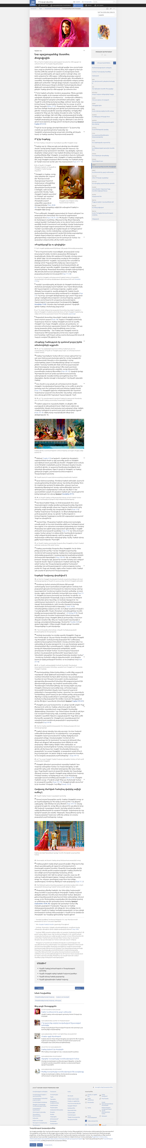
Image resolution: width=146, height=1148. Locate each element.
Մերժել (40, 1145)
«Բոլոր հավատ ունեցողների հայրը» (103, 93)
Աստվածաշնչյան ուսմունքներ (40, 1091)
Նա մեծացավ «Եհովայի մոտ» (101, 115)
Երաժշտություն (54, 1123)
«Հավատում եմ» (97, 195)
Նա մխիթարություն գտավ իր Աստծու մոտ (103, 148)
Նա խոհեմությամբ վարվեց (100, 128)
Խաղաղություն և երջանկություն (37, 1109)
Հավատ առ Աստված (38, 1120)
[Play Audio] (107, 8)
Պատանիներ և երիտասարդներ (37, 1115)
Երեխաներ (35, 1118)
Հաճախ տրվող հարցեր (73, 1099)
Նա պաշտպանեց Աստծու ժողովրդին (104, 165)
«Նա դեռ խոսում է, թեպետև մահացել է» (103, 81)
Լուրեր (69, 1091)
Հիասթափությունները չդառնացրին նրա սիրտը (103, 122)
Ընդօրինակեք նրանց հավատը (52, 8)
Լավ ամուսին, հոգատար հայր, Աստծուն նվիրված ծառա (101, 189)
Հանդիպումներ (71, 1108)
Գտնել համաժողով (89, 1099)
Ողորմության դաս (97, 160)
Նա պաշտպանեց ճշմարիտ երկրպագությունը (100, 135)
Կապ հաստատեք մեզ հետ (74, 1103)
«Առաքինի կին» (97, 104)
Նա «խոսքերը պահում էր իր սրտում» (103, 182)
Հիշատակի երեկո (72, 1110)
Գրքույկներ (53, 1099)
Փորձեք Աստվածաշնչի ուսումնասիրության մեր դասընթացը (62, 1072)
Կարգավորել (48, 1145)
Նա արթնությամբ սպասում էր (101, 141)
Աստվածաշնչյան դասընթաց (40, 1102)
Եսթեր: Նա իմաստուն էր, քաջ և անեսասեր (56, 1012)
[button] (61, 5)
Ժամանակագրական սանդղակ (101, 67)
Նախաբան (95, 76)
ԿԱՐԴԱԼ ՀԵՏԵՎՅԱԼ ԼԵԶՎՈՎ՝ (106, 12)
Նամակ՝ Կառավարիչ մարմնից (101, 72)
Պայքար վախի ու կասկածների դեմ (103, 201)
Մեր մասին (70, 1096)
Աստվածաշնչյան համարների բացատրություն (40, 1099)
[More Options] (114, 8)
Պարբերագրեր (54, 1107)
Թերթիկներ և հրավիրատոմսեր (54, 1102)
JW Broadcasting (54, 1119)
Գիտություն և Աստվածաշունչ (40, 1122)
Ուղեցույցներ (53, 1116)
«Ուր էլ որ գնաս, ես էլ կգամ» (100, 99)
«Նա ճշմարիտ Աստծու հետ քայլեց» (102, 88)
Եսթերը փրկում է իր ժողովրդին (52, 1049)
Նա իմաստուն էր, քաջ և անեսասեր (103, 171)
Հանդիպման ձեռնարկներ (56, 1110)
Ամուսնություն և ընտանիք (39, 1112)
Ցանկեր (52, 1114)
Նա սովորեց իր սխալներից (100, 154)
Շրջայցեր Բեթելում (72, 1105)
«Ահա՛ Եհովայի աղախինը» (100, 177)
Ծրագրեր (52, 1112)
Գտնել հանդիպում (103, 1095)
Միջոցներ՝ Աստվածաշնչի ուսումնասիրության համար (60, 1059)
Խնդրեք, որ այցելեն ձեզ (73, 1101)
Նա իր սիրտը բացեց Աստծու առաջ (103, 110)
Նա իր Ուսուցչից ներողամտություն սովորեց (102, 213)
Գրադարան (33, 8)
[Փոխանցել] (110, 8)
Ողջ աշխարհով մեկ (72, 1119)
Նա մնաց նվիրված (97, 206)
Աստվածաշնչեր (54, 1094)
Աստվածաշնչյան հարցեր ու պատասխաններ (39, 1095)
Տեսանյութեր (53, 1121)
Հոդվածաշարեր (54, 1105)
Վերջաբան (95, 219)
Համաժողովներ (71, 1112)
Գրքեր (40, 8)
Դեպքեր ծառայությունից (74, 1117)
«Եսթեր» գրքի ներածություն (51, 1036)
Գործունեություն (72, 1115)
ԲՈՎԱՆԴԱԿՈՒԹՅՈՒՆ (103, 63)
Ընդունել (33, 1145)
